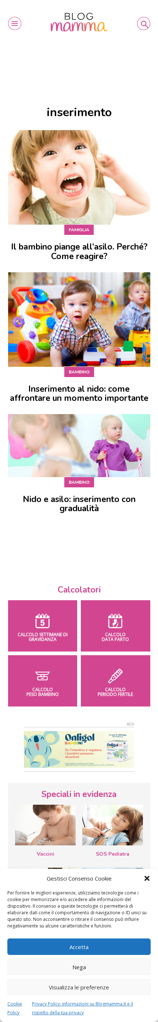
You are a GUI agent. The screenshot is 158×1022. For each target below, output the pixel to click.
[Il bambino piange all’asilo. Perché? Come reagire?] (79, 177)
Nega (79, 967)
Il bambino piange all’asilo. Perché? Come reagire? (79, 251)
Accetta (79, 947)
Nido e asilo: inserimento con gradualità (79, 504)
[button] (147, 878)
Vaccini (45, 854)
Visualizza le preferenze (79, 987)
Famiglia (79, 230)
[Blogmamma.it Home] (79, 22)
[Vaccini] (45, 825)
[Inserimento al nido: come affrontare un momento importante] (79, 319)
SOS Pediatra (112, 854)
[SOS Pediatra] (112, 825)
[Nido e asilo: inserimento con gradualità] (79, 445)
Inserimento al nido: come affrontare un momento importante (79, 393)
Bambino (79, 372)
